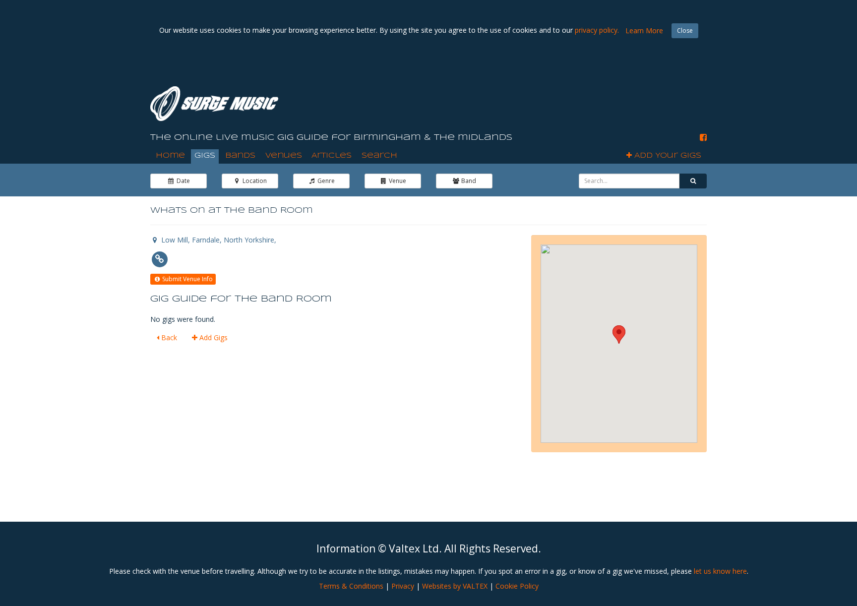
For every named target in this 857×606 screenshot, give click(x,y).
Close (685, 30)
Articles (331, 155)
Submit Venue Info (187, 279)
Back (168, 337)
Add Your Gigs (666, 155)
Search (379, 155)
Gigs (204, 155)
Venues (283, 155)
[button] (618, 334)
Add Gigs (212, 337)
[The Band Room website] (159, 258)
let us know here (720, 571)
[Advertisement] (526, 98)
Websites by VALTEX (455, 586)
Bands (240, 155)
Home (170, 155)
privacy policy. (597, 30)
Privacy (402, 586)
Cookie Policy (517, 586)
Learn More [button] (644, 30)
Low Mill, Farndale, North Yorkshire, (217, 239)
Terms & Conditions (351, 586)
